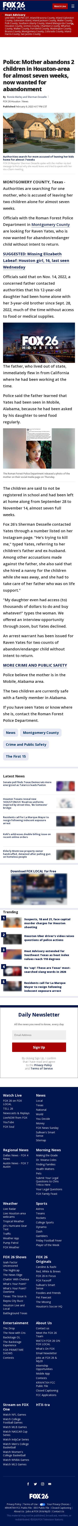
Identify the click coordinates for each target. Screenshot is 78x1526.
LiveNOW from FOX (15, 1117)
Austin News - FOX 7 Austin (15, 1164)
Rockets (41, 1218)
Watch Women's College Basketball (14, 1453)
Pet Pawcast (43, 1297)
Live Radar (9, 1209)
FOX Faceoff (43, 1280)
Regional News (15, 1150)
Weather (10, 1203)
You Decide (43, 1119)
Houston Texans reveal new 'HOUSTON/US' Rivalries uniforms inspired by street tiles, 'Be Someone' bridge (25, 803)
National (41, 1109)
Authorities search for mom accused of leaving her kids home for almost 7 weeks (38, 158)
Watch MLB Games (15, 1427)
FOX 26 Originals (43, 1259)
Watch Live (60, 6)
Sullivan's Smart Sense (45, 1134)
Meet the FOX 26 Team (46, 1334)
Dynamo (41, 1227)
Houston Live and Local (14, 1306)
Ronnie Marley (14, 97)
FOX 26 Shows (14, 1257)
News (25, 101)
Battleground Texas (15, 1313)
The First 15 (16, 756)
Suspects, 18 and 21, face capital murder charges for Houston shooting (47, 923)
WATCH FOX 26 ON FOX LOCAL (48, 1342)
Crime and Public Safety (26, 744)
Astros (40, 1209)
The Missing (43, 1302)
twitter (35, 1484)
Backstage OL (11, 1337)
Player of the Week (47, 1245)
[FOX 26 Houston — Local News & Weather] (14, 6)
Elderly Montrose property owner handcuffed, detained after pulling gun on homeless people (27, 853)
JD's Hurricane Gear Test (15, 1227)
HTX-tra (43, 1404)
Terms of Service (41, 1068)
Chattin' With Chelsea (16, 1279)
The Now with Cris (14, 1333)
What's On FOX (45, 1348)
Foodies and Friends (48, 1293)
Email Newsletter (46, 1353)
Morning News (48, 1150)
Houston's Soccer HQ (49, 1306)
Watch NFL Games (14, 1414)
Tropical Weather (13, 1221)
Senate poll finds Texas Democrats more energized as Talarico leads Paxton (27, 783)
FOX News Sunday (47, 1128)
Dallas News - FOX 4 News (15, 1156)
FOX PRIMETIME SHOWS (13, 1351)
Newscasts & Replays (16, 1113)
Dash (39, 1231)
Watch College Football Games (13, 1420)
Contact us (42, 1328)
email (50, 1484)
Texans (40, 1213)
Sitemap (41, 1140)
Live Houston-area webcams (14, 1215)
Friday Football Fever (49, 1240)
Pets (38, 1173)
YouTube (8, 1122)
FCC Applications (46, 1395)
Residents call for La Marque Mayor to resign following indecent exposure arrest (26, 820)
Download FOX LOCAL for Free (33, 871)
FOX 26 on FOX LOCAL (12, 1102)
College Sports (45, 1222)
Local (39, 1100)
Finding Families (45, 1164)
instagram (43, 1484)
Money (40, 1123)
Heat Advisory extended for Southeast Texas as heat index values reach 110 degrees (46, 955)
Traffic (7, 1233)
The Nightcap (11, 1270)
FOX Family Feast (46, 1194)
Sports (41, 1203)
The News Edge (12, 1275)
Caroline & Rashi (46, 1267)
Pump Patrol (10, 1243)
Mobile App (43, 1373)
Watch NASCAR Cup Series (15, 1433)
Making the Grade (47, 1155)
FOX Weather (11, 1247)
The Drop (9, 1328)
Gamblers (42, 1236)
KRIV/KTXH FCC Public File (45, 1384)
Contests (8, 1357)
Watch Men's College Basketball (16, 1445)
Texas (39, 1105)
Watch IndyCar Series (16, 1439)
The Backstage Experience (12, 1343)
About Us (44, 1323)
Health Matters (45, 1169)
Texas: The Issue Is (15, 1296)
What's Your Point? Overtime (14, 1290)
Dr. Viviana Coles (46, 1160)
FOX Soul (8, 1126)
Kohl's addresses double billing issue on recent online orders (27, 835)
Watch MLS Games (15, 1464)
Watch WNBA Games (16, 1460)
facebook (28, 1484)
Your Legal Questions (49, 1189)
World (39, 1114)
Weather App (11, 1238)
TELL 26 (8, 1108)
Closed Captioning (47, 1390)
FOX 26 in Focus (46, 1276)
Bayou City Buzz (13, 1301)
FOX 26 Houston (11, 101)
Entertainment (15, 1323)
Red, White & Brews (48, 1271)
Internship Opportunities (44, 1367)
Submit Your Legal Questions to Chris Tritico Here (47, 1181)
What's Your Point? (14, 1284)
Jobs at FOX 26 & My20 (46, 1359)
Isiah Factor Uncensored (10, 1264)
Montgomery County (50, 224)
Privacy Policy (43, 1065)
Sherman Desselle (37, 97)
